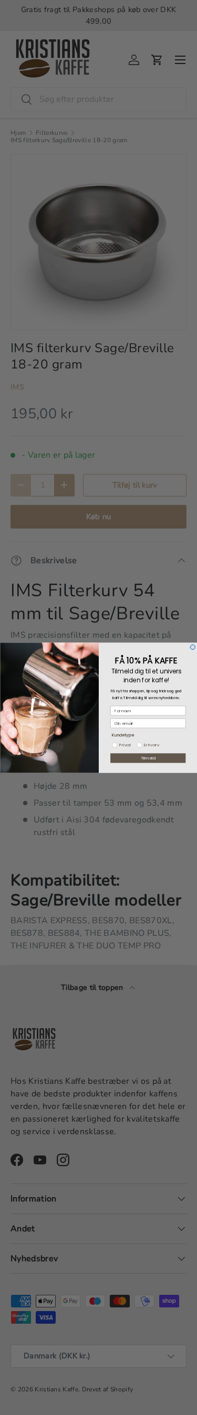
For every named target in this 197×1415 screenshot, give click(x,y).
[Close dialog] (192, 647)
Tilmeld (148, 758)
